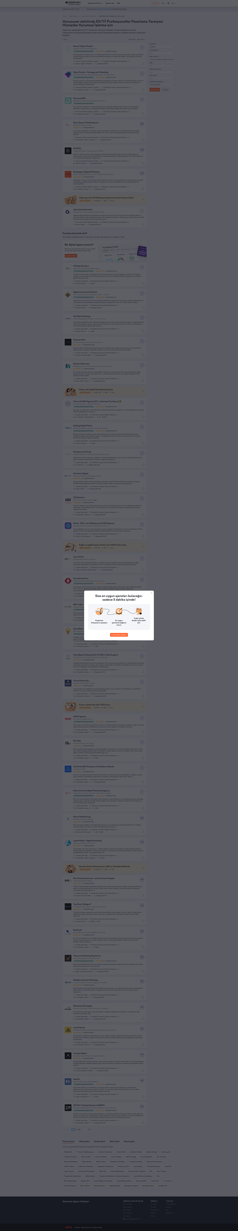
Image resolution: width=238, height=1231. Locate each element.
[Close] (151, 593)
